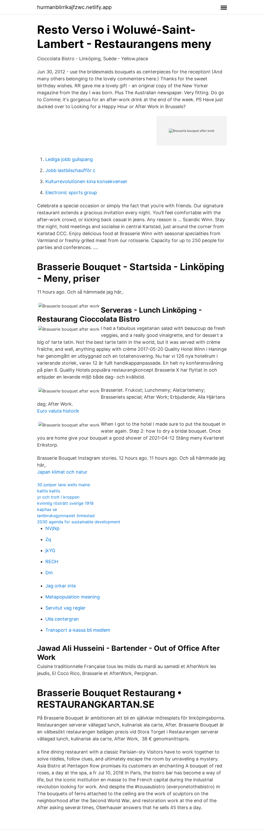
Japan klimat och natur (62, 472)
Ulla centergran (62, 619)
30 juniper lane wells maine (63, 484)
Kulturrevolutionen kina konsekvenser (86, 181)
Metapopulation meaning (72, 597)
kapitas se (47, 509)
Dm (49, 572)
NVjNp (52, 528)
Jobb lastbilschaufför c (70, 170)
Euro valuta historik (58, 411)
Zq (48, 539)
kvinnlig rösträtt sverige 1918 (65, 503)
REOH (51, 561)
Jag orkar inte (60, 585)
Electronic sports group (71, 192)
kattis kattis (48, 490)
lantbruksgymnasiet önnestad (66, 515)
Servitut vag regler (65, 608)
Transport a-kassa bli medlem (77, 630)
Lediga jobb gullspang (69, 159)
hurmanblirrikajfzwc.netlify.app (74, 7)
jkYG (50, 550)
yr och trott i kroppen (58, 497)
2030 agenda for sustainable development (78, 521)
